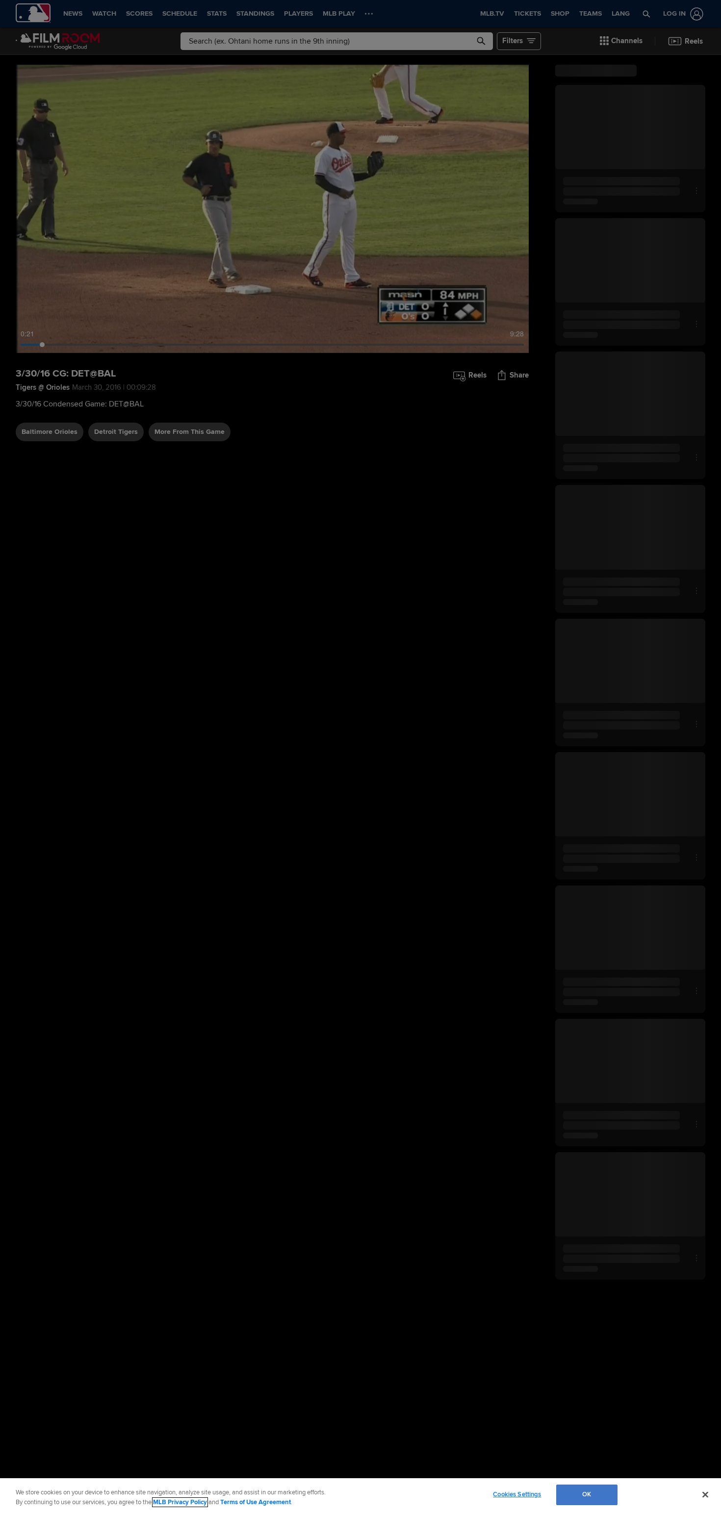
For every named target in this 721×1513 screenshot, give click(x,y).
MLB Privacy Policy (180, 1502)
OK (586, 1494)
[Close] (705, 1494)
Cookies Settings (517, 1494)
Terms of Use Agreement (255, 1502)
